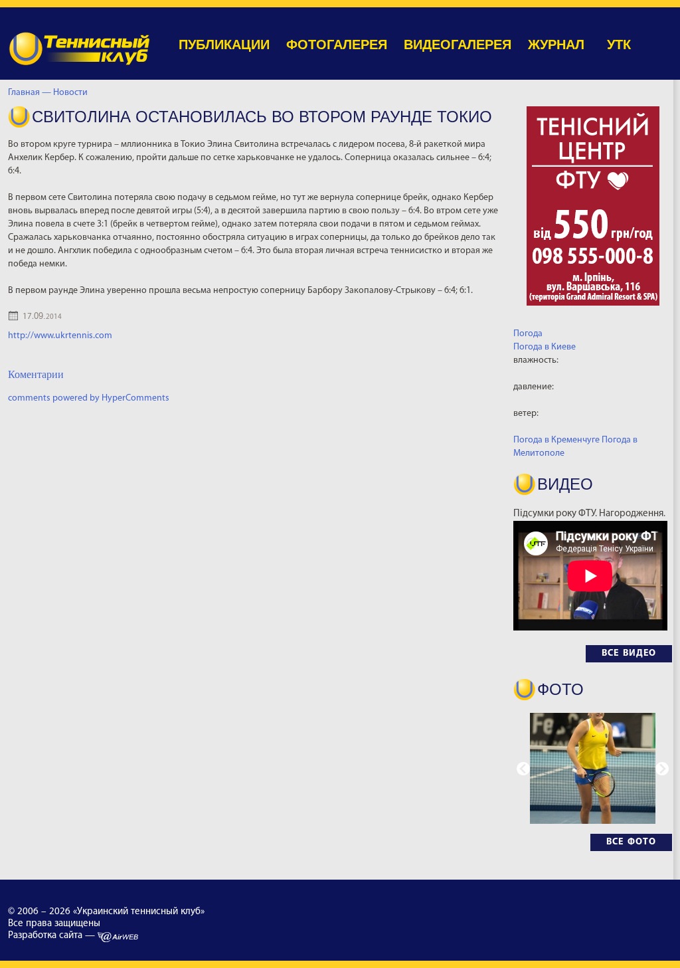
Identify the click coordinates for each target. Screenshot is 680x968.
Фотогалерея (336, 44)
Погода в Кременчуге (556, 440)
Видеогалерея (457, 44)
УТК (619, 44)
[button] (662, 769)
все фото (631, 842)
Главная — (29, 93)
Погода (528, 334)
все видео (629, 653)
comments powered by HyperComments (88, 398)
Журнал (556, 44)
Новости (72, 93)
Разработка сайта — (53, 936)
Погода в (544, 347)
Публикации (224, 44)
